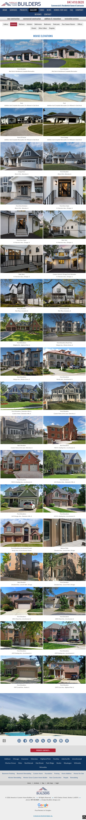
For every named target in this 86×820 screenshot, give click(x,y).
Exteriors (13, 24)
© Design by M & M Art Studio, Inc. (43, 816)
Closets (33, 28)
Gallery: (5, 24)
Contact (47, 14)
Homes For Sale (79, 773)
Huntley (56, 759)
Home (5, 10)
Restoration (72, 18)
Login (57, 783)
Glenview (34, 759)
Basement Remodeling (24, 773)
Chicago (16, 759)
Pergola (65, 777)
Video (42, 10)
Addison (7, 759)
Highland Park (45, 759)
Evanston (25, 759)
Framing (56, 773)
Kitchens (21, 24)
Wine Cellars (43, 28)
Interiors (29, 24)
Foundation (48, 773)
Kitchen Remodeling (14, 777)
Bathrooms (38, 24)
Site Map (50, 783)
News (49, 10)
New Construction (13, 18)
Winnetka (43, 767)
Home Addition (67, 773)
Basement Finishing (8, 773)
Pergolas (52, 28)
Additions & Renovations (52, 18)
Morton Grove (10, 763)
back (4, 740)
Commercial (32, 18)
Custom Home (38, 773)
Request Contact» (43, 750)
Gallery (33, 10)
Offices (80, 24)
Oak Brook (40, 763)
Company (79, 10)
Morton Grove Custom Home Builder (35, 777)
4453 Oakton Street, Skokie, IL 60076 (66, 797)
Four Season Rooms (68, 24)
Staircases (56, 24)
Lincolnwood (77, 759)
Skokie (58, 763)
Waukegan (68, 763)
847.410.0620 (75, 2)
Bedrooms (47, 24)
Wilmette (77, 763)
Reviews (38, 14)
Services (13, 10)
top (84, 817)
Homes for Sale (60, 10)
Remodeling (74, 777)
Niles (20, 763)
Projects (23, 10)
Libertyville (66, 759)
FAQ (71, 10)
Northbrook (28, 763)
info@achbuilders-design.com (50, 800)
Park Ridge (50, 763)
